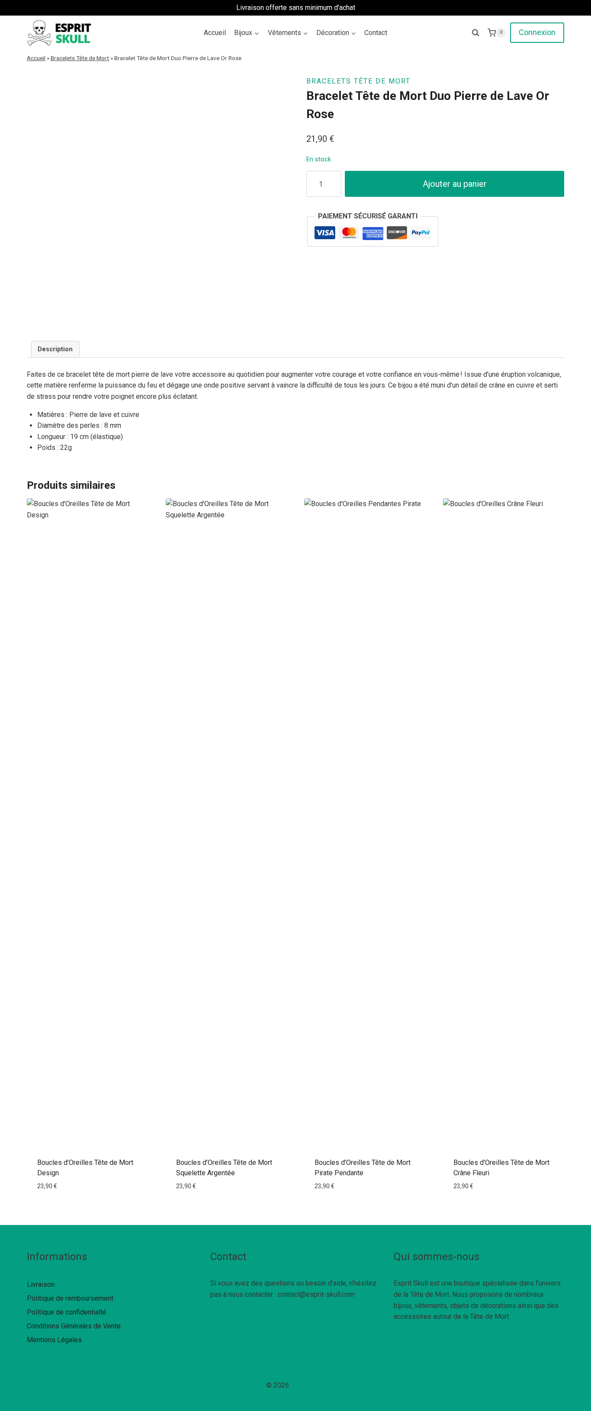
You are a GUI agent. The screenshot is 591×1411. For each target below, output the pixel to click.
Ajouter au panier (455, 184)
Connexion (537, 32)
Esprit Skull (308, 1385)
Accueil (215, 33)
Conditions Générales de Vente (74, 1326)
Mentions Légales (54, 1340)
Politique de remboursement (70, 1298)
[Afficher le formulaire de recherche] (475, 33)
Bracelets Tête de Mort (80, 58)
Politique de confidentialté (66, 1312)
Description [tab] (55, 349)
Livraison (41, 1284)
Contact (375, 33)
